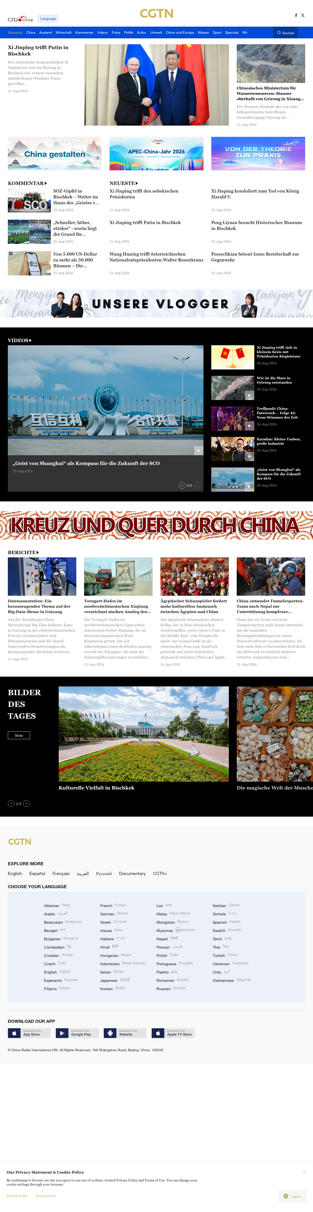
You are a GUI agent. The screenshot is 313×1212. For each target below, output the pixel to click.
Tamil (222, 938)
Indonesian (123, 963)
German (114, 913)
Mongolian (172, 922)
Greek (113, 922)
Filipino (57, 988)
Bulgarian (61, 938)
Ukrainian (230, 963)
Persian (169, 947)
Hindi (109, 947)
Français (61, 873)
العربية (83, 873)
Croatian (58, 955)
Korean (113, 988)
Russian (170, 988)
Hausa (111, 930)
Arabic (55, 913)
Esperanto (61, 980)
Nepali (167, 938)
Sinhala (225, 913)
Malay (173, 913)
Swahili (227, 930)
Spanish (226, 922)
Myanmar (175, 930)
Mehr (19, 735)
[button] (182, 485)
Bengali (55, 930)
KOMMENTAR (26, 183)
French (113, 905)
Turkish (225, 955)
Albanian (57, 905)
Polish (167, 955)
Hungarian (116, 955)
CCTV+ (160, 873)
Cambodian (57, 947)
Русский (104, 873)
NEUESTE (122, 183)
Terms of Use (46, 1196)
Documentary (132, 873)
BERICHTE (22, 552)
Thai (221, 947)
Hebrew (112, 938)
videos (18, 340)
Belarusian (62, 922)
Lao (164, 905)
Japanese (115, 980)
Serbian (226, 905)
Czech (55, 963)
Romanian (172, 980)
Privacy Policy (17, 1196)
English (15, 873)
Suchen (288, 33)
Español (37, 873)
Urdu (221, 972)
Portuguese (174, 963)
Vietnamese (232, 980)
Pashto (167, 972)
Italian (112, 972)
